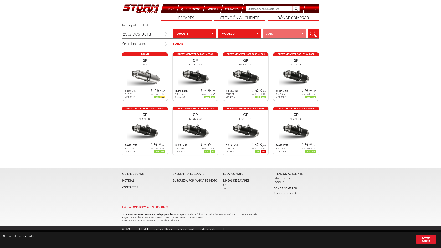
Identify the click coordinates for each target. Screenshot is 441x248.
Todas (178, 43)
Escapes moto (233, 173)
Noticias (128, 180)
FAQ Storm (279, 181)
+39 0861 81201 (159, 207)
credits (223, 229)
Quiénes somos (133, 173)
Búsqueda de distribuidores (287, 193)
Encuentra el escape (188, 173)
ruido (157, 97)
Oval (225, 188)
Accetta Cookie (426, 239)
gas (162, 97)
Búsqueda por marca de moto (195, 180)
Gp (190, 43)
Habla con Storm (282, 178)
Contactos (130, 187)
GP (224, 185)
